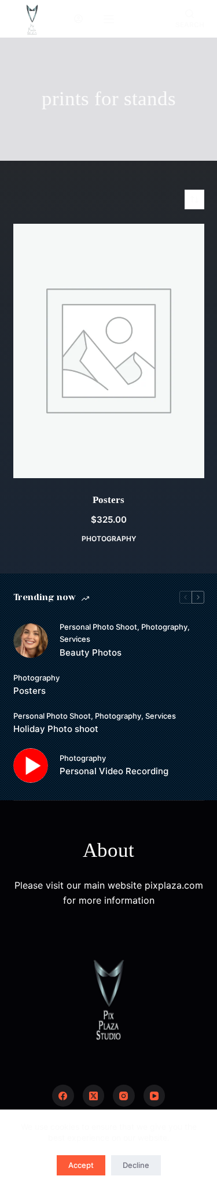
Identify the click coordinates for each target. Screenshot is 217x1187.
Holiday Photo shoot (55, 728)
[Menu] (109, 19)
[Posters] (108, 351)
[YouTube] (154, 1096)
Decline (136, 1165)
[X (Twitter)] (94, 1096)
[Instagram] (124, 1096)
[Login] (78, 18)
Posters (108, 499)
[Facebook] (63, 1096)
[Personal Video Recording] (30, 765)
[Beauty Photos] (30, 640)
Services (75, 639)
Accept (81, 1165)
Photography (109, 538)
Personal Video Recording (114, 771)
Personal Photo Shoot (98, 626)
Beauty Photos (91, 652)
